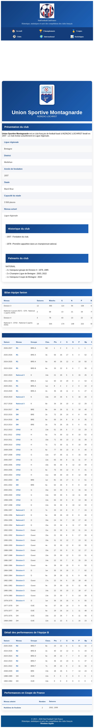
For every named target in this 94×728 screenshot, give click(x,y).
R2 (17, 646)
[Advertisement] (47, 59)
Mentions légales (47, 723)
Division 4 (20, 570)
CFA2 (18, 430)
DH (17, 409)
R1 (17, 348)
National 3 (20, 375)
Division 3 (20, 530)
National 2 (20, 520)
